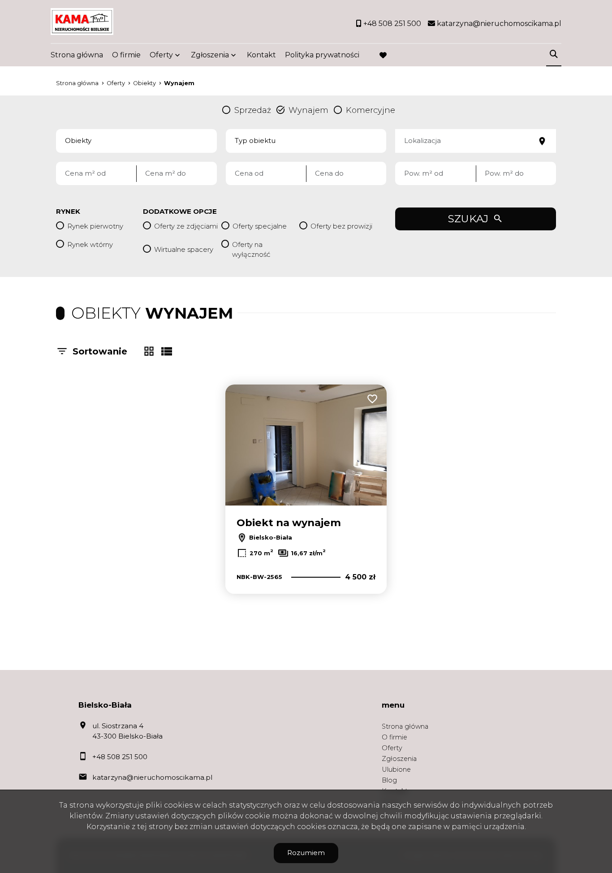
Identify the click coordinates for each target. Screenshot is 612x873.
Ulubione (396, 769)
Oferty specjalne (260, 226)
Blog (389, 780)
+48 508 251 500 (119, 756)
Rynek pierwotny (95, 226)
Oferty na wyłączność (251, 249)
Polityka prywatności (322, 55)
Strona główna (77, 55)
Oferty (161, 55)
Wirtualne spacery (183, 249)
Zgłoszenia (399, 759)
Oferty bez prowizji (341, 226)
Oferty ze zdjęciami (186, 226)
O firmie (126, 55)
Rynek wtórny (90, 244)
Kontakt (261, 55)
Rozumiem (306, 852)
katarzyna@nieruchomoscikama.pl (152, 777)
